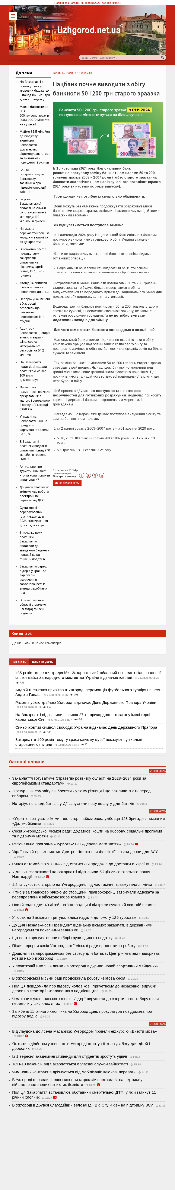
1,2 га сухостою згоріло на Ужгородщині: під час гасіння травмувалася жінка (82, 884)
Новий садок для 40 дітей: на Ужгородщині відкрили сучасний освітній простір (84, 905)
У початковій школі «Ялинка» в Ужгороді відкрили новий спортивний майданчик (85, 966)
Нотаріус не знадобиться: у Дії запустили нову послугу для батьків (73, 803)
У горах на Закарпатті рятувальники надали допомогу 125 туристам (74, 917)
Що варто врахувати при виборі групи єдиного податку (63, 938)
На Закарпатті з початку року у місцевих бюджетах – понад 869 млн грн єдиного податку (35, 90)
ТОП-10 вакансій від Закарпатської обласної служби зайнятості (70, 1064)
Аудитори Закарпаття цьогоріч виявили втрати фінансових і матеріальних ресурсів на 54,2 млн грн (35, 342)
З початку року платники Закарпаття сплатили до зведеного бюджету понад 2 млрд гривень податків (34, 546)
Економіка (85, 72)
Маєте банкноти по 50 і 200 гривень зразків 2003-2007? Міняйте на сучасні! (35, 115)
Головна (58, 72)
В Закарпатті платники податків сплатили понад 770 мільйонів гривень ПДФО (35, 450)
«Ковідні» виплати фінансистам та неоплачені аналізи (34, 287)
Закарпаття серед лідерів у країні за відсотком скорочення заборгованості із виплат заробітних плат (33, 579)
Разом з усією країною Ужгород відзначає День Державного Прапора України (85, 702)
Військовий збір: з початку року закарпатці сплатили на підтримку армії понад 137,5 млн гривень (33, 262)
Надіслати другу (67, 482)
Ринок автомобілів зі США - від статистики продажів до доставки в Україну (81, 864)
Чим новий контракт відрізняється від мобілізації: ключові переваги (74, 1072)
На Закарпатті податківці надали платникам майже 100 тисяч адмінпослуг (33, 370)
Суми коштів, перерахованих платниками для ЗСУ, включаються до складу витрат (34, 516)
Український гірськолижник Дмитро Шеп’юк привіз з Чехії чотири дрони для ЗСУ (85, 852)
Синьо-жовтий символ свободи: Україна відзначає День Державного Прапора (86, 727)
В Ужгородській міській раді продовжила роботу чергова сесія (69, 978)
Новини (71, 72)
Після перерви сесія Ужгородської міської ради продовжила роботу (74, 946)
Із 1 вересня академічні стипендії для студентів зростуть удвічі (70, 1056)
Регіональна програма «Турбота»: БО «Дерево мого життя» (67, 844)
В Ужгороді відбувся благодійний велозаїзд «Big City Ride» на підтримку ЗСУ (83, 1105)
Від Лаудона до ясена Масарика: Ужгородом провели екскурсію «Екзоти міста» (84, 1031)
